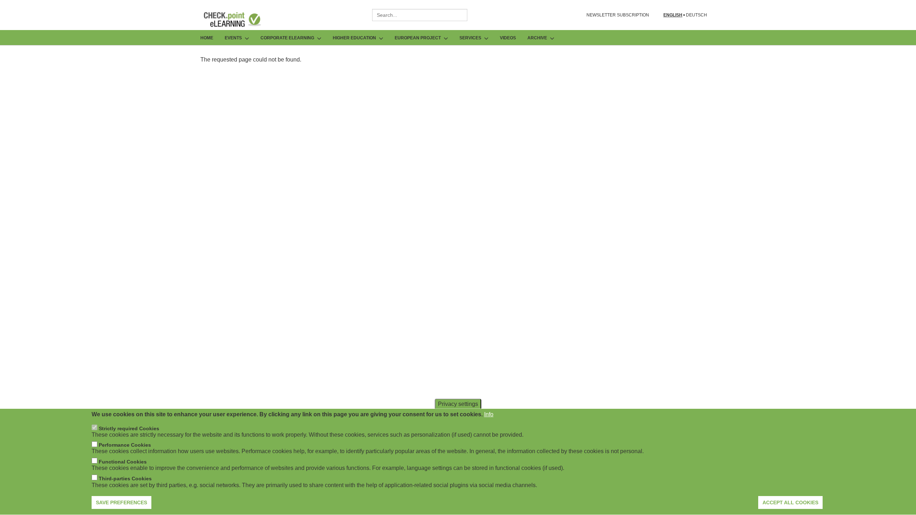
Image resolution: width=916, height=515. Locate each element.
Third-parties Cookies (125, 478)
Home (206, 37)
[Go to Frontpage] (237, 19)
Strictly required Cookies (129, 428)
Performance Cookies (125, 445)
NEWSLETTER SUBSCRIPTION (617, 15)
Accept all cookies (790, 502)
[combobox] (419, 15)
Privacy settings (458, 404)
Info (488, 414)
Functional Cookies (123, 462)
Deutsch (696, 15)
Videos (508, 37)
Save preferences (121, 502)
